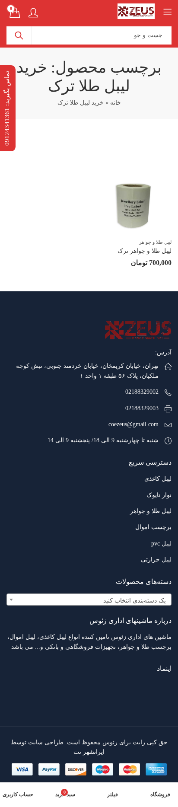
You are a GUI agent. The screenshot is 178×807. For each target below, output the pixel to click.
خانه (115, 102)
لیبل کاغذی (158, 478)
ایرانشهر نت (89, 752)
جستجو (19, 35)
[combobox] (89, 599)
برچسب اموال (153, 527)
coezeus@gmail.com (133, 424)
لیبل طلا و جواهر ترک (145, 251)
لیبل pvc (161, 543)
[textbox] (89, 601)
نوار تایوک (159, 495)
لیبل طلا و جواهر (155, 242)
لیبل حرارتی (156, 559)
